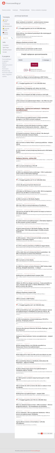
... (46, 433)
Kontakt (5, 52)
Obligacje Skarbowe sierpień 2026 (26, 292)
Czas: (42, 57)
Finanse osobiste (6, 10)
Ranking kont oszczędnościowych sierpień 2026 (30, 275)
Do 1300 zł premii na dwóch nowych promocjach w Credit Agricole (32, 378)
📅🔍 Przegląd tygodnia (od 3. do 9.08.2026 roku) (30, 305)
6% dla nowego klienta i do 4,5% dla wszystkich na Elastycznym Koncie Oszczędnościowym (31, 346)
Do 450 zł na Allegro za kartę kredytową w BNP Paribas (32, 77)
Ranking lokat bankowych (36, 69)
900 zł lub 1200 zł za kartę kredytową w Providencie (31, 205)
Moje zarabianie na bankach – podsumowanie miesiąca (32, 22)
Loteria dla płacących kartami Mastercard (28, 185)
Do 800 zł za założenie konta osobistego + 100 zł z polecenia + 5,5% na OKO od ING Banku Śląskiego (34, 172)
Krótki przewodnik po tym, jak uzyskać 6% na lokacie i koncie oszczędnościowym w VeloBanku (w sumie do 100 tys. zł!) (34, 310)
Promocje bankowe (24, 10)
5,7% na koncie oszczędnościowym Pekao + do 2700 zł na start (34, 101)
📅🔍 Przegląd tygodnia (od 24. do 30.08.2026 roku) (31, 28)
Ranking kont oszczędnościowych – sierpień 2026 (30, 393)
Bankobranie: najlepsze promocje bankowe (32, 20)
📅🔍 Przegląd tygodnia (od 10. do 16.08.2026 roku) (31, 180)
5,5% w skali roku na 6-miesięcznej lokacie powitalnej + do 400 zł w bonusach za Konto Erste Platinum (33, 252)
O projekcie (5, 45)
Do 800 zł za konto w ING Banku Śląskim (28, 199)
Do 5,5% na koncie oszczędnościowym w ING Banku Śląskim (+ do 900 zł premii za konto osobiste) (34, 221)
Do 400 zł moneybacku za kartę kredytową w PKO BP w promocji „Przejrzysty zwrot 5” (32, 319)
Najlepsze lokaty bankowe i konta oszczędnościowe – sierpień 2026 (34, 336)
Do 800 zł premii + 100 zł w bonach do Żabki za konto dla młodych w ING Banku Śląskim (32, 238)
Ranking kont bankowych (32, 108)
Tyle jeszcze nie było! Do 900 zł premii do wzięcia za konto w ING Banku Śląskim (33, 212)
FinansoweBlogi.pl (35, 450)
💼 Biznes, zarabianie (5, 33)
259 (48, 433)
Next (51, 433)
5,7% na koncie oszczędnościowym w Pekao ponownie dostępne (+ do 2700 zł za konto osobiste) (32, 118)
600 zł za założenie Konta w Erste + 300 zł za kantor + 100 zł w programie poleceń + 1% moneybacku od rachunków (34, 405)
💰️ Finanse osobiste (5, 20)
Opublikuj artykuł (7, 50)
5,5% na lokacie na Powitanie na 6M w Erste (29, 48)
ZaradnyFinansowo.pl (28, 106)
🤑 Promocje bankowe (6, 29)
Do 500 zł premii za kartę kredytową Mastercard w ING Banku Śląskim (34, 151)
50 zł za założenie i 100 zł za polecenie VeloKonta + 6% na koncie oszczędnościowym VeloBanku (33, 413)
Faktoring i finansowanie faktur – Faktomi (32, 156)
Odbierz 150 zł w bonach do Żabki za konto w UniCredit (32, 94)
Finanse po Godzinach (28, 47)
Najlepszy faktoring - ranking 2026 (26, 158)
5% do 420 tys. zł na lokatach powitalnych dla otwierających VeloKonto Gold (33, 34)
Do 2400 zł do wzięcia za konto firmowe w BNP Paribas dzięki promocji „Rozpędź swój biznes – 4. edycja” (34, 267)
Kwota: (19, 57)
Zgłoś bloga (6, 47)
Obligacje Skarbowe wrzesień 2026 (26, 42)
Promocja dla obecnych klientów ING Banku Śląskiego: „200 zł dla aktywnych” (34, 329)
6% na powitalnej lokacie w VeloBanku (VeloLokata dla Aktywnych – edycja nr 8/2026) (32, 361)
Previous (39, 433)
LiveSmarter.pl (27, 99)
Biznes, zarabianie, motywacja (38, 10)
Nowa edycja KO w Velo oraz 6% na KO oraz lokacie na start (33, 354)
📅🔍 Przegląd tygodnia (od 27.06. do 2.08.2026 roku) (31, 400)
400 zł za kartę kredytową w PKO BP (26, 166)
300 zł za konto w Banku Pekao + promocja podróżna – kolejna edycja (34, 143)
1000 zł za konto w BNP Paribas (25, 298)
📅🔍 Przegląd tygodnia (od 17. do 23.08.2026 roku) (31, 83)
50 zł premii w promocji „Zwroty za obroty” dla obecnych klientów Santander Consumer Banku (32, 134)
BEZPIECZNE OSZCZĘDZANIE (27, 40)
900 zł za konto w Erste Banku (25, 260)
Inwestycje (15, 10)
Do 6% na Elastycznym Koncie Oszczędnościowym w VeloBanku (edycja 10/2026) (31, 369)
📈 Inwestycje (6, 24)
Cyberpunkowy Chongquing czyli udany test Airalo (31, 88)
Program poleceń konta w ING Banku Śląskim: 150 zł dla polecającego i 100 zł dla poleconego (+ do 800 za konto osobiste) (32, 230)
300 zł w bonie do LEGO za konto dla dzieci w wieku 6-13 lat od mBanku (33, 386)
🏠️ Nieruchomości (7, 26)
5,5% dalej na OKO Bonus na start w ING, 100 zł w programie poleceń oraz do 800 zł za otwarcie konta (34, 191)
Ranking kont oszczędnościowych (38, 70)
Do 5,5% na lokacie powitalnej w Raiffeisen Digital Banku (33, 246)
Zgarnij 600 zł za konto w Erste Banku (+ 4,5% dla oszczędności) (30, 422)
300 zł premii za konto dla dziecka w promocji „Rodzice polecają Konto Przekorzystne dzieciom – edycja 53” (32, 126)
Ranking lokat (20, 108)
